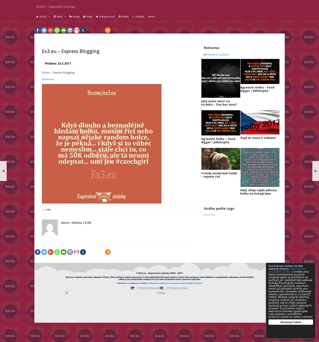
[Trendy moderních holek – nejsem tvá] (221, 158)
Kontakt (198, 283)
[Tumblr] (83, 30)
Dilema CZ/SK (81, 223)
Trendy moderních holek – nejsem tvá (219, 174)
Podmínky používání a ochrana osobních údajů (171, 283)
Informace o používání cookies (287, 270)
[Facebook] (38, 30)
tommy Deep (209, 215)
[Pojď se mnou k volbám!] (260, 122)
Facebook (48, 79)
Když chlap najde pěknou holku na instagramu (258, 191)
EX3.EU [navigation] (43, 16)
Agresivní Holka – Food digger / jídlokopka (257, 89)
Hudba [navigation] (125, 16)
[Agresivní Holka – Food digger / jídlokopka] (260, 71)
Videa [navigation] (60, 16)
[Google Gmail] (76, 30)
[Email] (63, 30)
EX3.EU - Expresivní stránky (55, 6)
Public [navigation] (89, 16)
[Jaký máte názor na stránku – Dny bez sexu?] (221, 78)
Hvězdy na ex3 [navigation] (107, 16)
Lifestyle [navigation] (139, 16)
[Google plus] (50, 30)
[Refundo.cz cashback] (216, 54)
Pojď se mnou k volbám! (258, 138)
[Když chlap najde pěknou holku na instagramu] (260, 167)
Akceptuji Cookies (290, 322)
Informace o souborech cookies (132, 283)
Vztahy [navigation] (76, 16)
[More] (108, 30)
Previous (29, 296)
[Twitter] (44, 30)
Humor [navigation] (151, 16)
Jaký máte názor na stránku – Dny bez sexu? (219, 102)
